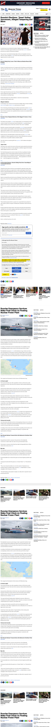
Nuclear (12, 477)
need (18, 411)
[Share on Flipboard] (30, 25)
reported (13, 393)
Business (17, 13)
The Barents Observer (5, 315)
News (3, 13)
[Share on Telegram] (24, 25)
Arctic (9, 477)
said (12, 445)
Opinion (22, 13)
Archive (36, 13)
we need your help (12, 257)
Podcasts (32, 13)
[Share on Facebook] (20, 25)
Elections (9, 223)
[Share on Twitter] (22, 25)
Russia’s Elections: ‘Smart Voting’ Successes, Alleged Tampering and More (16, 19)
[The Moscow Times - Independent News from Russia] (11, 9)
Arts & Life (27, 13)
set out (12, 350)
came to (9, 414)
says (20, 467)
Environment (17, 477)
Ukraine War (8, 13)
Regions (13, 13)
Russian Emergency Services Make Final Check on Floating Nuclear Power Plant (14, 310)
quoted (21, 214)
